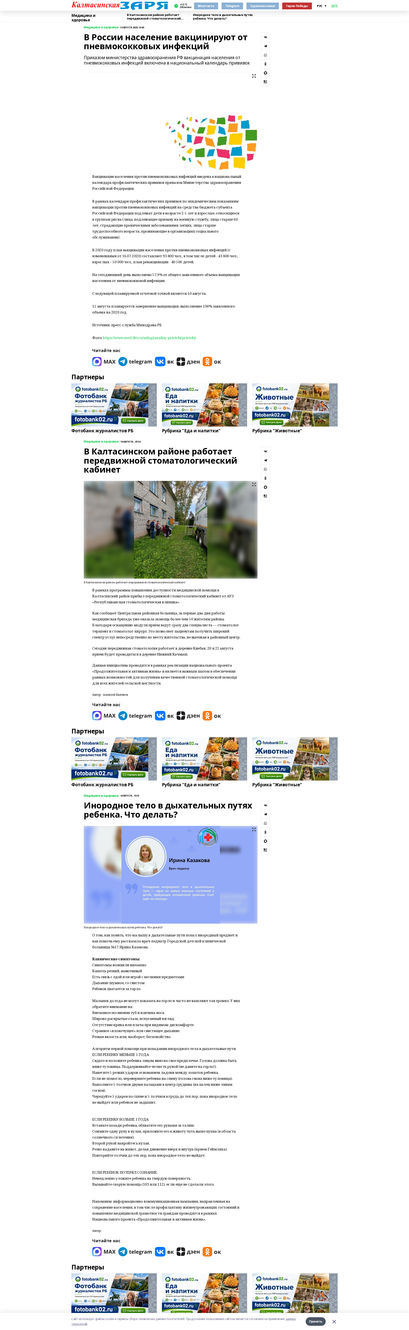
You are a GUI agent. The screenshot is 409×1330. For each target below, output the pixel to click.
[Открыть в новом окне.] (104, 361)
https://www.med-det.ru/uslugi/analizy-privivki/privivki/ (149, 337)
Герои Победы (297, 6)
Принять (315, 1321)
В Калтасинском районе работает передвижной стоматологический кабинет (154, 16)
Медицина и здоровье (83, 17)
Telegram (232, 6)
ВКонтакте (206, 6)
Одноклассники (262, 6)
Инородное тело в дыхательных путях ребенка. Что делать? (223, 16)
